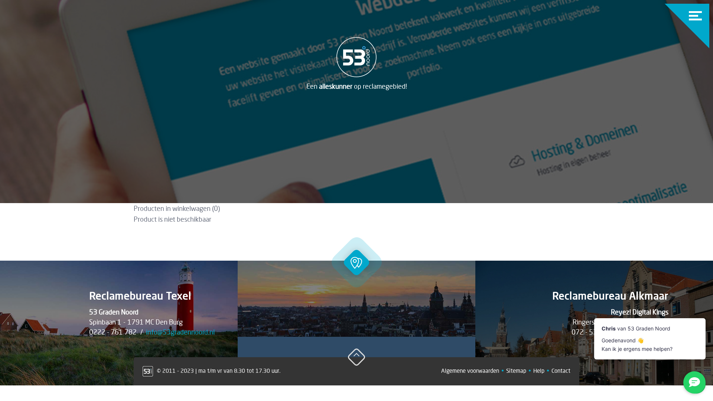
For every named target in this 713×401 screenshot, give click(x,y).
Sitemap (516, 370)
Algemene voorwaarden (470, 370)
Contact (560, 370)
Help (538, 370)
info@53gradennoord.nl (180, 332)
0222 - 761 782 (113, 332)
